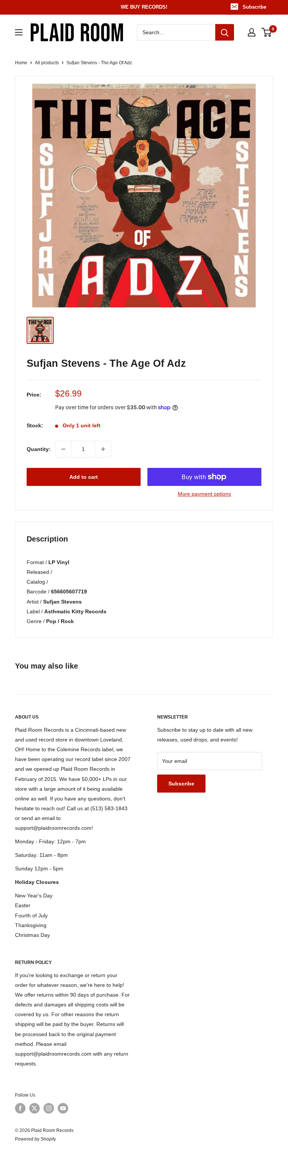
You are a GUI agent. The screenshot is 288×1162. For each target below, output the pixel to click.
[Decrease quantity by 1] (63, 449)
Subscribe (254, 7)
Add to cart (83, 477)
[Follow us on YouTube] (63, 1108)
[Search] (224, 32)
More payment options (204, 494)
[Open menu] (18, 32)
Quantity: (39, 449)
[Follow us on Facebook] (20, 1108)
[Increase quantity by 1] (103, 449)
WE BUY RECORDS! (144, 7)
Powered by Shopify (35, 1139)
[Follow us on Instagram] (49, 1108)
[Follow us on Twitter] (34, 1108)
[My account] (251, 32)
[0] (267, 32)
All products (47, 62)
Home (21, 62)
